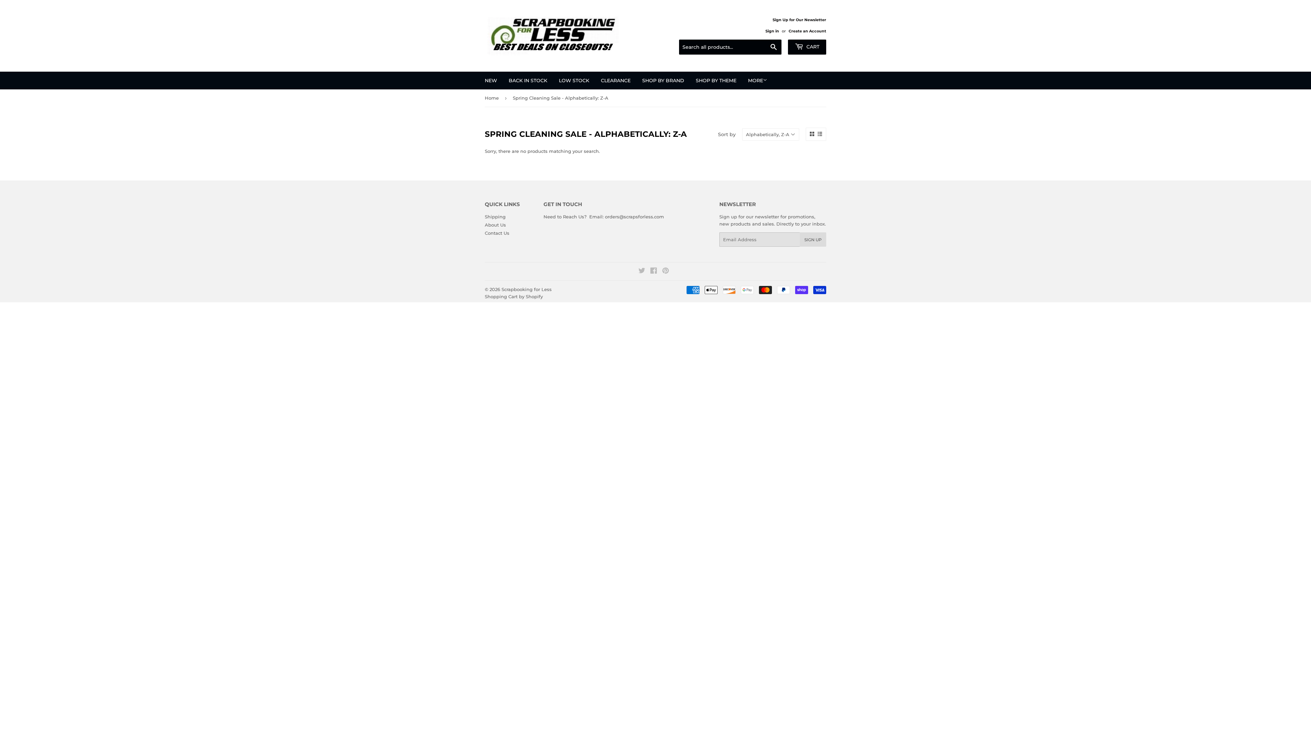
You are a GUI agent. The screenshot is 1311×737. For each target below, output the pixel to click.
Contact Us (497, 233)
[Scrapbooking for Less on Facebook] (653, 271)
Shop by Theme (716, 80)
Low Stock (574, 80)
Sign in (772, 31)
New (491, 80)
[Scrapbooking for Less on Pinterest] (665, 271)
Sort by (727, 134)
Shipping (495, 216)
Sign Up (813, 239)
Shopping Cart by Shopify (514, 296)
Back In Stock (528, 80)
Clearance (616, 80)
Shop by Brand (663, 80)
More (755, 80)
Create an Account (807, 31)
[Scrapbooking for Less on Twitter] (641, 271)
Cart (812, 47)
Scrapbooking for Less (527, 289)
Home (492, 98)
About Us (495, 225)
